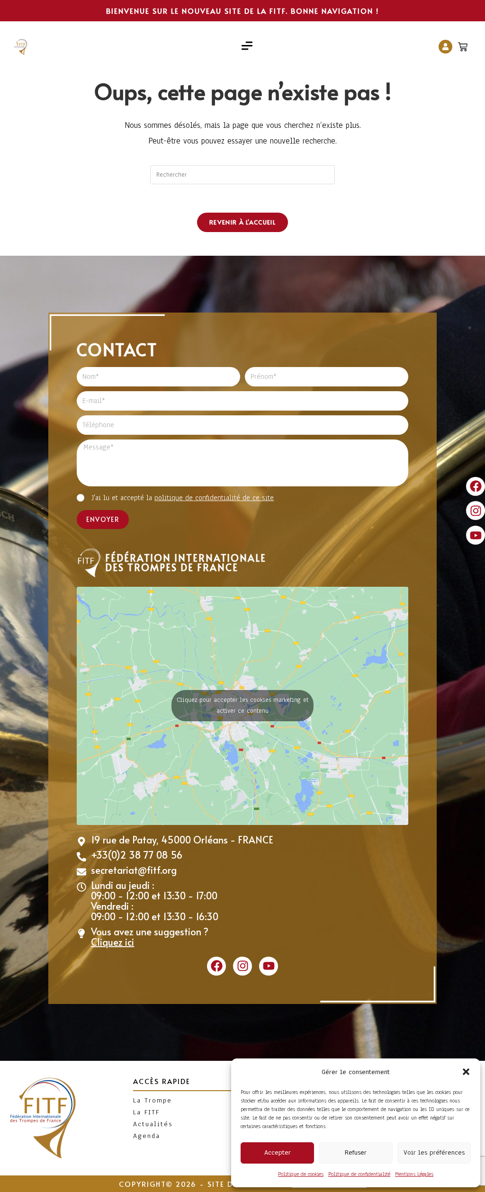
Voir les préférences (434, 1152)
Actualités (152, 1124)
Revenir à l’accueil (242, 222)
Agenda (146, 1135)
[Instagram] (475, 510)
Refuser (356, 1152)
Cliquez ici (112, 942)
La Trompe (152, 1100)
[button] (466, 1071)
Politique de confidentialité (359, 1174)
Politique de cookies (300, 1174)
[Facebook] (475, 486)
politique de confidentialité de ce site (214, 497)
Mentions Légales (414, 1174)
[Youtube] (475, 535)
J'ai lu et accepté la (182, 497)
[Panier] (464, 45)
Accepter (277, 1152)
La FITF (146, 1112)
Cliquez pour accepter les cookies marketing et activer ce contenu (242, 705)
